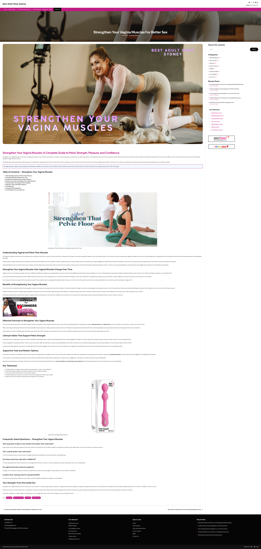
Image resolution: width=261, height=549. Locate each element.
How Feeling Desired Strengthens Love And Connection (224, 93)
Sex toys (211, 77)
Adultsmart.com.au (216, 113)
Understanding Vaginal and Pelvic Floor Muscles (18, 175)
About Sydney (11, 9)
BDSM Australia (73, 525)
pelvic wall (27, 497)
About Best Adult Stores (24, 9)
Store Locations (37, 9)
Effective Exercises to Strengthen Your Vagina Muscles (20, 181)
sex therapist (213, 74)
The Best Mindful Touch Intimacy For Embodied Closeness (225, 98)
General (211, 63)
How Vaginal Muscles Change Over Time (16, 177)
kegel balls (9, 497)
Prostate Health (213, 71)
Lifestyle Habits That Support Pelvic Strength (17, 183)
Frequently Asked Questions (13, 188)
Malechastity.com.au (217, 124)
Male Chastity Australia (75, 533)
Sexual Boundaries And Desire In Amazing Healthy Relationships (226, 84)
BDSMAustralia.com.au (217, 115)
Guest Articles (213, 66)
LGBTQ (211, 68)
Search (254, 49)
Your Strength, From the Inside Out (14, 190)
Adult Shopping (213, 57)
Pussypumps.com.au (217, 130)
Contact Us (45, 9)
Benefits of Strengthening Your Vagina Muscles (18, 179)
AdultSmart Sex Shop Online (21, 546)
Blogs (50, 9)
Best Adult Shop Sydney (14, 4)
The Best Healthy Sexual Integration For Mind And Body (224, 89)
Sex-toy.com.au (215, 121)
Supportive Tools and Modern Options (15, 184)
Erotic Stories (213, 60)
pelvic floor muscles (18, 497)
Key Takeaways (9, 186)
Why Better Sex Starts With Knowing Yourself (221, 102)
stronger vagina (36, 497)
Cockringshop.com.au (217, 118)
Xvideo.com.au (215, 127)
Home (5, 9)
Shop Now (57, 9)
